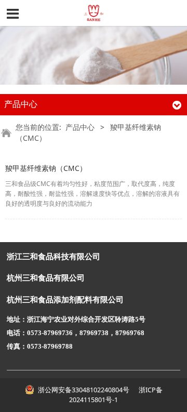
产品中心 (80, 127)
